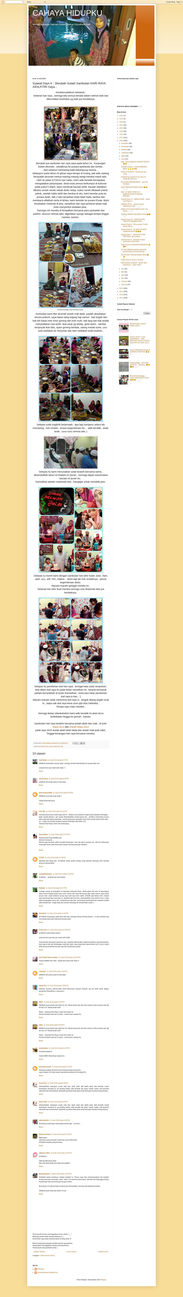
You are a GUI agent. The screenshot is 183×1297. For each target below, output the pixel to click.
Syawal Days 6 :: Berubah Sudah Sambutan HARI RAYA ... (133, 240)
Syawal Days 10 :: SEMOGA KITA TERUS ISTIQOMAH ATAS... (133, 220)
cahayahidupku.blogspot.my (47, 1272)
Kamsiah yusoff (45, 1067)
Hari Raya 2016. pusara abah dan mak (50, 746)
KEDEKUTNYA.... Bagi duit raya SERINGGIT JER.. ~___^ (132, 205)
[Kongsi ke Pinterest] (84, 743)
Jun (122, 269)
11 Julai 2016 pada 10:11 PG (56, 811)
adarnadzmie (44, 1120)
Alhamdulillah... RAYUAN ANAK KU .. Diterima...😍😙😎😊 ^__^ (140, 365)
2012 (121, 298)
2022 (121, 122)
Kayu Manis (43, 834)
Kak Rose (42, 913)
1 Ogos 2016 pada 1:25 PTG (61, 1174)
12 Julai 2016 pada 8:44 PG (58, 1083)
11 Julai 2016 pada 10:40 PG (63, 874)
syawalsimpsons (45, 874)
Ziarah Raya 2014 (79, 727)
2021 (121, 125)
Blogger (103, 1280)
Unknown (40, 1269)
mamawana (43, 1048)
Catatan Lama (103, 1252)
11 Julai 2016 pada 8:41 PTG (59, 1048)
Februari (124, 281)
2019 (121, 131)
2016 (121, 141)
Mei (122, 272)
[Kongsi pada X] (79, 743)
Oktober (124, 150)
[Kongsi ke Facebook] (81, 743)
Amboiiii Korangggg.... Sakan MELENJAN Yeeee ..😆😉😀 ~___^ (140, 378)
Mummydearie (44, 1174)
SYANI (41, 857)
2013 (121, 295)
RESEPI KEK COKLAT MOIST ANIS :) (138, 325)
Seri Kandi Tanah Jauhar (48, 957)
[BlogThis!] (76, 743)
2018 (121, 134)
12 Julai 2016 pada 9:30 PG (61, 1134)
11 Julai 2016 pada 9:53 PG (59, 779)
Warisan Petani (45, 1134)
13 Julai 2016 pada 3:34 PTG (61, 1153)
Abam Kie (42, 986)
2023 (121, 119)
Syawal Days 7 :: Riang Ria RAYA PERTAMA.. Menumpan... (133, 235)
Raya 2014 (58, 727)
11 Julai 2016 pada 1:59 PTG (57, 986)
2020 (121, 128)
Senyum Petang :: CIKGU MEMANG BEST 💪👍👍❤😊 (134, 168)
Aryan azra (43, 930)
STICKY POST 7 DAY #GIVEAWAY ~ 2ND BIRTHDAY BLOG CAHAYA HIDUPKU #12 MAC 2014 (140, 340)
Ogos (123, 156)
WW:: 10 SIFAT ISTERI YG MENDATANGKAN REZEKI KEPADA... (132, 194)
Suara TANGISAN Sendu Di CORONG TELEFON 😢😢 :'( (140, 352)
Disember (125, 143)
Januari (124, 284)
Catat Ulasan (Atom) (47, 1255)
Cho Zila (42, 811)
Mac (123, 278)
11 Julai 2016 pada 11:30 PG (57, 913)
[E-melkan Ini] (73, 743)
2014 (121, 291)
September (125, 153)
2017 (121, 138)
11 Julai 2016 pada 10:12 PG (59, 834)
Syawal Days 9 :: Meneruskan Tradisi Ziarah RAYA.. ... (134, 225)
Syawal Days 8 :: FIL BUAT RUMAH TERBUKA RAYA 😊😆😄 (134, 230)
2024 (121, 116)
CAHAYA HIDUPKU (67, 12)
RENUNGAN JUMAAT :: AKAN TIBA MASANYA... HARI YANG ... (134, 264)
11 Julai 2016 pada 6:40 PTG (54, 1002)
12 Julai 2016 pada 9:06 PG (60, 1120)
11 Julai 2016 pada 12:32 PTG (69, 957)
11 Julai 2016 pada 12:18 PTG (59, 930)
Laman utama (71, 1252)
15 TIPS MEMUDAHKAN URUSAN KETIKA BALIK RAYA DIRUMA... (133, 250)
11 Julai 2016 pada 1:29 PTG (57, 971)
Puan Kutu (43, 1083)
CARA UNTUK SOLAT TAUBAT (132, 260)
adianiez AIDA (44, 1153)
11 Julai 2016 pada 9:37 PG (58, 760)
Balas (41, 771)
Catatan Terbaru (39, 1252)
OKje (41, 1002)
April (123, 275)
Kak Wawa (43, 760)
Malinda (42, 888)
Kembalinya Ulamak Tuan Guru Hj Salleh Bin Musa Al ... (133, 178)
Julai (123, 159)
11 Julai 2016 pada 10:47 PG (56, 888)
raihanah (42, 971)
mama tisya (43, 779)
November (125, 147)
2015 (121, 288)
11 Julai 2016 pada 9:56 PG (63, 793)
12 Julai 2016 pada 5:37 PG (62, 1067)
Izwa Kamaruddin (45, 793)
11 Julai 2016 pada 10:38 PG (55, 857)
